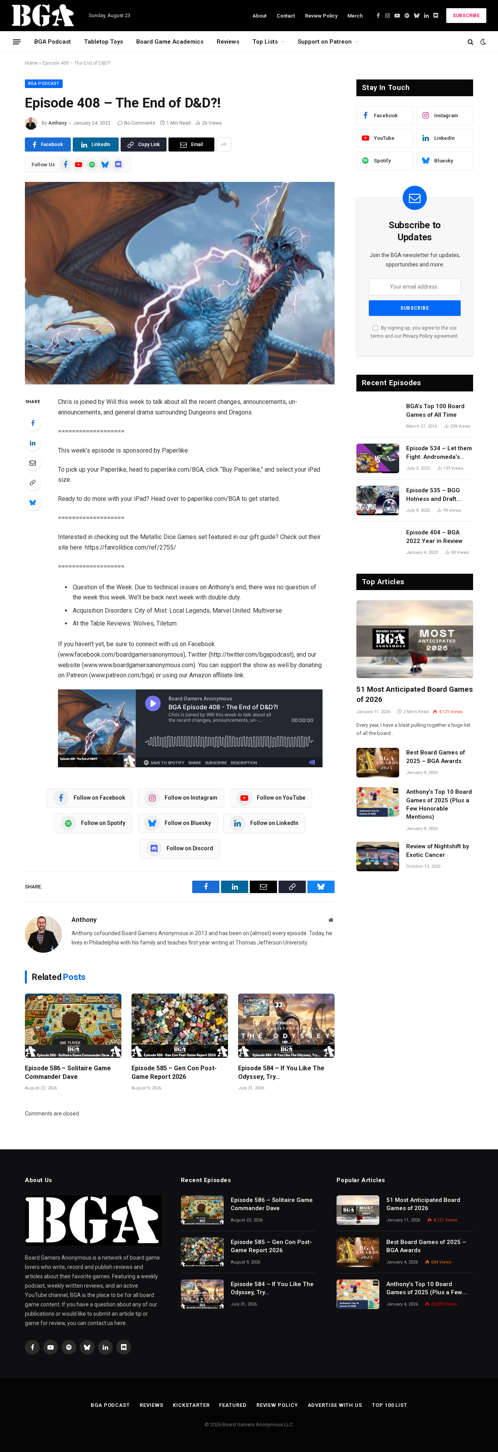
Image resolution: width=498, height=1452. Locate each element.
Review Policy (321, 16)
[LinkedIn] (32, 443)
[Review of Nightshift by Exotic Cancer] (377, 856)
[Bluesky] (32, 502)
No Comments (139, 123)
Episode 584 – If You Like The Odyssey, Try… (281, 1072)
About (260, 16)
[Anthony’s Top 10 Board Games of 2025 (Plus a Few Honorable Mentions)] (377, 802)
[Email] (32, 462)
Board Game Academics (169, 41)
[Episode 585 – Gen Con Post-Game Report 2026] (180, 1026)
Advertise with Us (335, 1405)
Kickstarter (191, 1405)
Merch (355, 16)
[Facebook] (32, 423)
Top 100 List (389, 1405)
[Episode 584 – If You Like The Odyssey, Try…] (286, 1026)
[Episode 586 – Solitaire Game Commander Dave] (73, 1026)
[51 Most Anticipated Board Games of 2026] (414, 639)
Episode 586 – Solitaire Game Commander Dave (68, 1072)
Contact (286, 16)
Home (31, 63)
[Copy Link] (32, 482)
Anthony (57, 123)
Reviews (228, 41)
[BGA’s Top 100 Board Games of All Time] (377, 416)
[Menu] (17, 41)
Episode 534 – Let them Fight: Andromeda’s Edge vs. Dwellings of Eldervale (439, 453)
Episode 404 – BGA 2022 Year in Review (434, 536)
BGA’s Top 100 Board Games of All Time (435, 410)
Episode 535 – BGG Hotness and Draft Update (433, 495)
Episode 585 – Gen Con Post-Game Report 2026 (174, 1072)
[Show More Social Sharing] (223, 144)
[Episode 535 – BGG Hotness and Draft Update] (377, 500)
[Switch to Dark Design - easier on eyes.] (482, 42)
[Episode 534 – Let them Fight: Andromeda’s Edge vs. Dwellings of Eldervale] (377, 458)
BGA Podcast (52, 41)
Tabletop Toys (103, 41)
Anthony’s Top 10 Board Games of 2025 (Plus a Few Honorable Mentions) (439, 804)
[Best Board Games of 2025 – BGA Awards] (377, 762)
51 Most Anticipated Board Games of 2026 (414, 694)
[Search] (470, 42)
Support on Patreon (325, 41)
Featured (232, 1405)
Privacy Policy (418, 336)
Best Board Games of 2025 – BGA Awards (435, 756)
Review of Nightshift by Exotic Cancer (437, 850)
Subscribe (466, 15)
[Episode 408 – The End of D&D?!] (180, 283)
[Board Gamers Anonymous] (43, 15)
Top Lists (265, 41)
